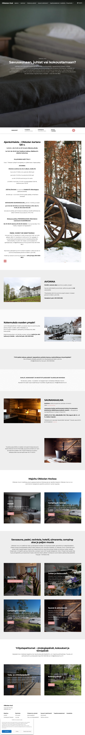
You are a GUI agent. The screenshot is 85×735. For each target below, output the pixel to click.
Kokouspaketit (54, 676)
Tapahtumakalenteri (59, 713)
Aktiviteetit (43, 715)
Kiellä (17, 731)
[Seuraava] (80, 329)
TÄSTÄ (55, 422)
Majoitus (10, 501)
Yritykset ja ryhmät (13, 672)
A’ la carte (17, 715)
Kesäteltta (69, 713)
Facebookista (51, 405)
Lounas (17, 717)
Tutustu (10, 513)
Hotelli (10, 504)
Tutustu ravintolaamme (15, 581)
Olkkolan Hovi (42, 58)
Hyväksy (7, 731)
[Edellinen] (45, 329)
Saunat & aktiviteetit (57, 608)
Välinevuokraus (44, 717)
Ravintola (11, 577)
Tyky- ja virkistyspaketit (18, 675)
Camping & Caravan (57, 503)
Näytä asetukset (27, 731)
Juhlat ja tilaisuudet (57, 573)
